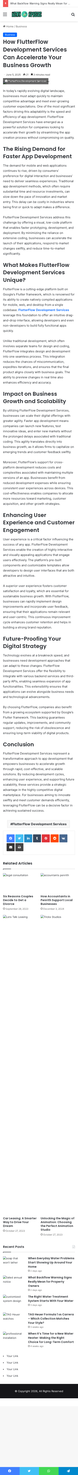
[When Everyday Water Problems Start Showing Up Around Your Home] (14, 1263)
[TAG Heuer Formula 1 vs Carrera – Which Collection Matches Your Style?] (14, 1319)
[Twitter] (19, 838)
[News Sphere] (26, 14)
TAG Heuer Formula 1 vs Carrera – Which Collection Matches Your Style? (51, 1318)
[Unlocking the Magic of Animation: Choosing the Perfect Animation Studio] (58, 1065)
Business (21, 26)
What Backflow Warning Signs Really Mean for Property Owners (50, 1281)
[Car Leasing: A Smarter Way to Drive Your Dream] (20, 1065)
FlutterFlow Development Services (39, 824)
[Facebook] (11, 838)
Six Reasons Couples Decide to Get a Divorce (18, 900)
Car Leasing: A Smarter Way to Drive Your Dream (20, 1222)
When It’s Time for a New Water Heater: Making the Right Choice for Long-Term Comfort (51, 1338)
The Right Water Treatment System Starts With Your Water (50, 1299)
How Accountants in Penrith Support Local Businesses (57, 900)
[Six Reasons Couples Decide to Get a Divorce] (20, 883)
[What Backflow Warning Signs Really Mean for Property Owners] (14, 1282)
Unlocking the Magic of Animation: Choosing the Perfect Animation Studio (57, 1224)
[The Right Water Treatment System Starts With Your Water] (14, 1302)
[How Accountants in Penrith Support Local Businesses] (58, 883)
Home (9, 26)
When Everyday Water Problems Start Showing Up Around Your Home (51, 1262)
